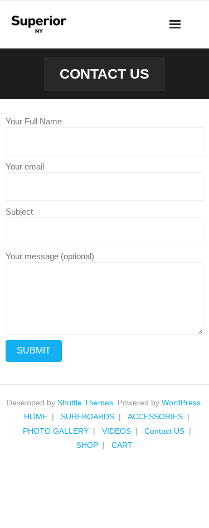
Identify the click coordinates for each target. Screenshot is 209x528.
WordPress (181, 402)
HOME (35, 416)
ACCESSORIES (155, 416)
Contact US (164, 431)
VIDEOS (116, 431)
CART (122, 444)
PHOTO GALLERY (56, 431)
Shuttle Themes (85, 402)
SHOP (87, 444)
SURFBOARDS (87, 416)
